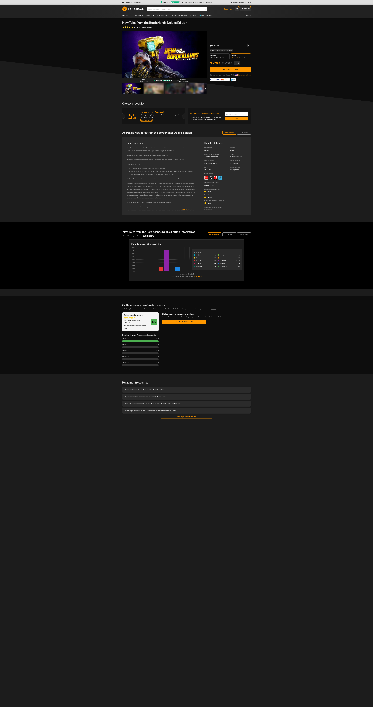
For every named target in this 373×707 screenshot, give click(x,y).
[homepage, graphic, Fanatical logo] (133, 9)
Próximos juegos (163, 15)
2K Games (207, 169)
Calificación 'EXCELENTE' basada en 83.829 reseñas (196, 2)
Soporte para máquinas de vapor (215, 195)
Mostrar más (185, 209)
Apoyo (248, 15)
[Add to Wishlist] (249, 45)
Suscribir (236, 118)
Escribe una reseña (184, 322)
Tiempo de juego (214, 234)
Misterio (193, 15)
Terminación (244, 234)
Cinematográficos (220, 50)
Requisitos (244, 132)
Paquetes (149, 15)
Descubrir (125, 15)
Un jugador (230, 50)
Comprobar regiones (244, 75)
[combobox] (186, 9)
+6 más (212, 185)
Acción (212, 50)
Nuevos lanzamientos (179, 15)
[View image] (154, 88)
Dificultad (229, 234)
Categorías (137, 15)
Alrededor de (229, 132)
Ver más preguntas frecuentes (186, 417)
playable (209, 191)
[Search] (205, 9)
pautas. (213, 309)
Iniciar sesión (228, 9)
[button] (131, 2)
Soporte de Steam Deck (212, 189)
